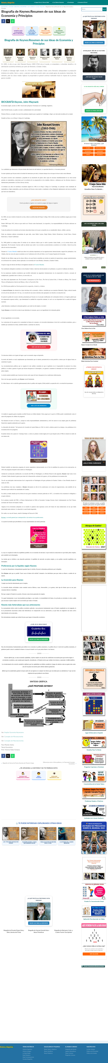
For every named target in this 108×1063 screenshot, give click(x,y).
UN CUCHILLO (100, 154)
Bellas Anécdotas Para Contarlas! (89, 361)
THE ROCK (86, 510)
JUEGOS (88, 154)
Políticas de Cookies (92, 1053)
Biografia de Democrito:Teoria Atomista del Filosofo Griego (18, 763)
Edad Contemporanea (28, 1057)
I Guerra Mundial (12, 251)
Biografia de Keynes (57, 58)
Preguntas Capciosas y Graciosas (94, 767)
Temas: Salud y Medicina (50, 1049)
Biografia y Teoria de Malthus (69, 59)
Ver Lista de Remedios (38, 405)
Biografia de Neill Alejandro (44, 58)
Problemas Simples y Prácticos (94, 801)
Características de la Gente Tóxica (94, 784)
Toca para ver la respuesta (39, 460)
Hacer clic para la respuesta (39, 639)
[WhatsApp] (13, 21)
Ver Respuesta (93, 280)
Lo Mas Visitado (91, 1049)
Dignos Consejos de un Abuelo (89, 345)
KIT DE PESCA (88, 151)
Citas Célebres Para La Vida (88, 328)
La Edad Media (26, 1053)
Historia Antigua (27, 1051)
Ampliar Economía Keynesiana (14, 732)
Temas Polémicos (48, 1053)
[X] (8, 21)
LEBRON (94, 510)
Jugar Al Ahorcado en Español (94, 733)
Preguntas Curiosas (70, 1055)
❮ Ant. (84, 267)
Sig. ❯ (103, 267)
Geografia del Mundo (70, 1049)
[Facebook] (3, 21)
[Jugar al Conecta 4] (94, 704)
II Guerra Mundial (39, 264)
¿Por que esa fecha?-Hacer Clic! (94, 77)
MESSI (86, 507)
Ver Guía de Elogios (39, 347)
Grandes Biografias (27, 1059)
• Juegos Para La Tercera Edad (41, 2)
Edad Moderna (26, 1055)
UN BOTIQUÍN (100, 151)
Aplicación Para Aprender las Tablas (94, 919)
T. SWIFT (102, 507)
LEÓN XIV (102, 510)
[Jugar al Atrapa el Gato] (94, 537)
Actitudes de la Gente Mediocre (94, 818)
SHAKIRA (94, 513)
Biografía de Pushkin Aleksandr (20, 59)
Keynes (3, 517)
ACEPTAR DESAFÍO (39, 207)
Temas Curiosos (69, 1053)
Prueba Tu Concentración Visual (94, 901)
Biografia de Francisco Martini (8, 59)
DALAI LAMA (86, 513)
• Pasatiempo (70, 2)
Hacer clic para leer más (94, 110)
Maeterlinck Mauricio (33, 58)
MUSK (94, 507)
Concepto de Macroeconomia (13, 741)
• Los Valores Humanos (58, 2)
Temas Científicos (48, 1051)
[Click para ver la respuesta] (100, 210)
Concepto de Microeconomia (13, 736)
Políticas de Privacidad (92, 1051)
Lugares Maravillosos (70, 1051)
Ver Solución (94, 954)
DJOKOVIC (102, 513)
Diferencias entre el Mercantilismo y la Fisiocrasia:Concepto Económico (59, 763)
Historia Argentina (27, 1049)
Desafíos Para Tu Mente (94, 750)
